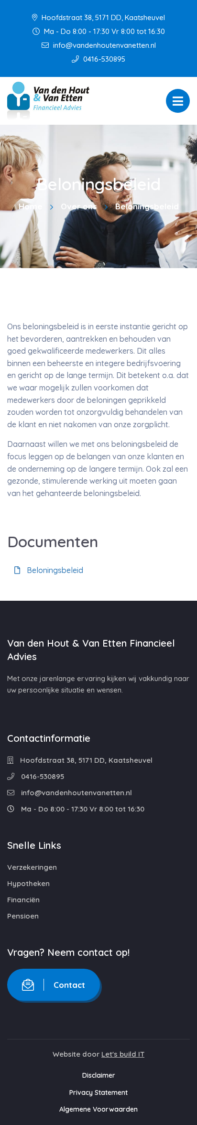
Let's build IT (122, 1054)
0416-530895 (103, 59)
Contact (69, 985)
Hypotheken (28, 883)
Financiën (23, 899)
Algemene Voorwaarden (98, 1109)
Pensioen (23, 915)
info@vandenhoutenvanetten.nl (103, 45)
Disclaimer (98, 1075)
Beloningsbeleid (54, 570)
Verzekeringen (32, 867)
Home (31, 206)
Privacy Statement (98, 1092)
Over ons (79, 206)
